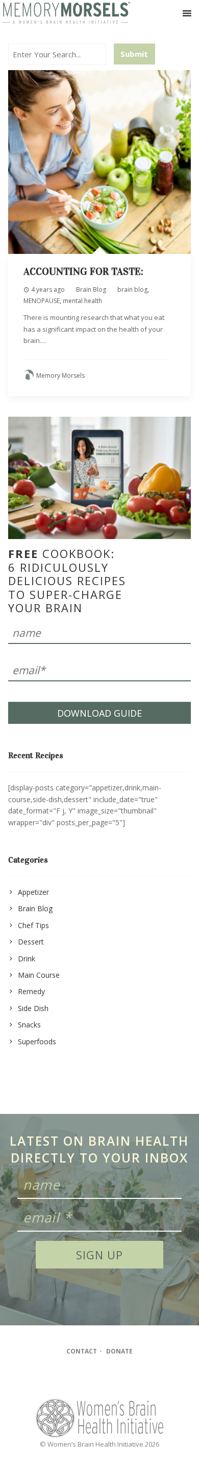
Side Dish (33, 1008)
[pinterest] (119, 1379)
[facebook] (79, 1379)
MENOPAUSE (41, 300)
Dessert (31, 942)
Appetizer (33, 892)
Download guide (99, 713)
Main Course (39, 975)
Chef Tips (33, 925)
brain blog (132, 289)
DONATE (119, 1351)
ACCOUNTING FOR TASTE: (83, 271)
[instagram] (99, 1379)
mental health (82, 300)
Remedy (31, 991)
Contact (81, 1351)
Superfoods (37, 1041)
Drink (26, 958)
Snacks (29, 1024)
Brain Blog (91, 289)
